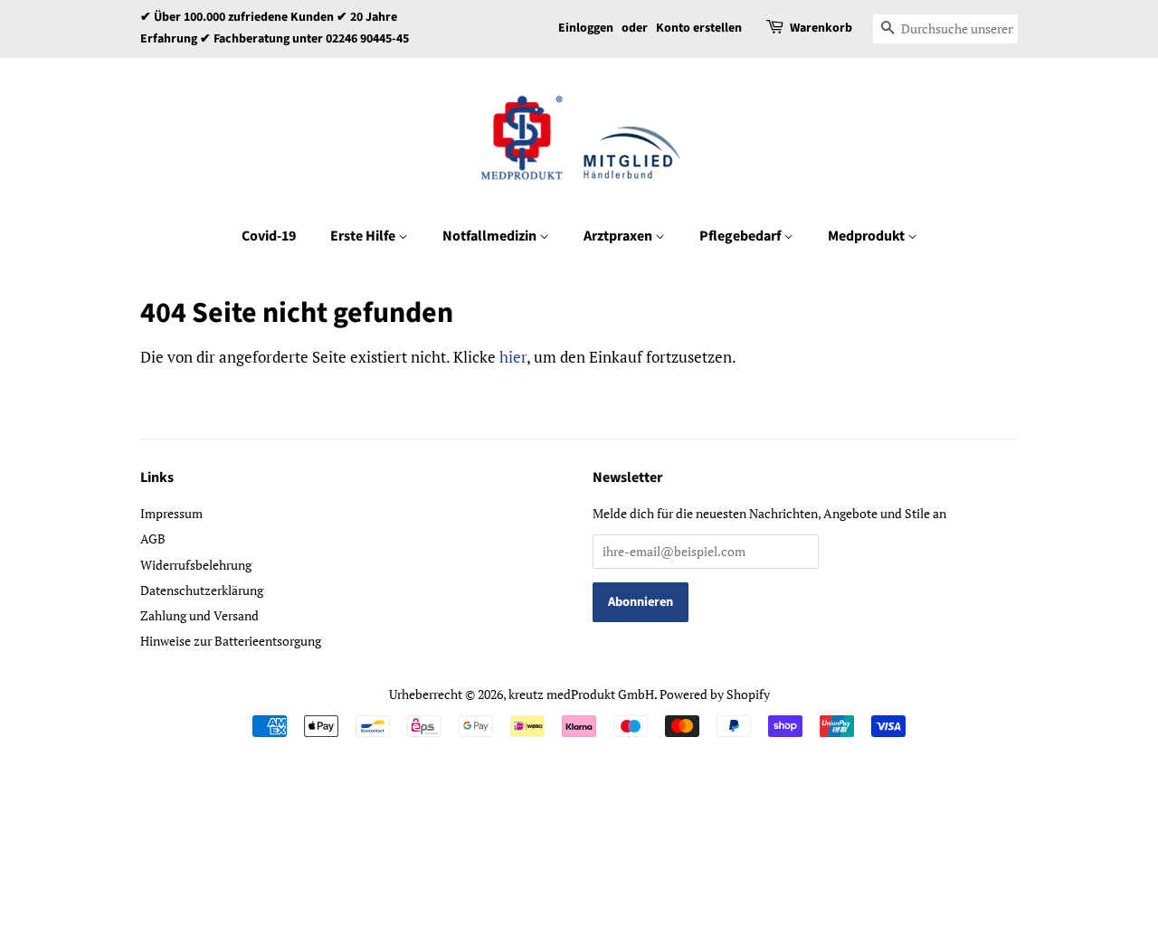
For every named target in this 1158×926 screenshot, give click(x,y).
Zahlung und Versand (199, 615)
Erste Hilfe (364, 236)
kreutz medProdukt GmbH (581, 694)
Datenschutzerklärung (201, 590)
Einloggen (585, 28)
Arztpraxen (619, 236)
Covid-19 (269, 236)
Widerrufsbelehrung (196, 564)
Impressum (171, 513)
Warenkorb (821, 28)
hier (513, 356)
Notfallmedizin (490, 236)
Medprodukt (867, 236)
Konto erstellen (699, 28)
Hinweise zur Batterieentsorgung (230, 640)
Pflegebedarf (741, 236)
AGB (153, 538)
